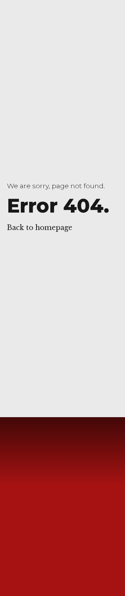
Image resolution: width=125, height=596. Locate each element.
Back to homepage (39, 227)
